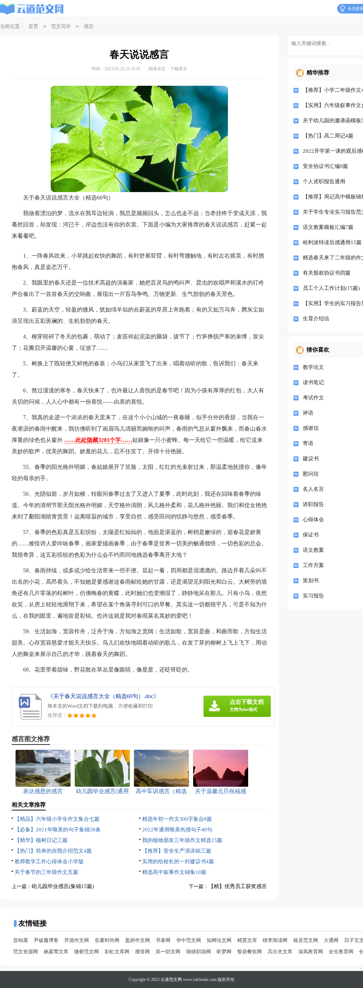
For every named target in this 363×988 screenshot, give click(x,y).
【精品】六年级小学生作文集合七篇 (57, 819)
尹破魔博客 (46, 940)
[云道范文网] (32, 9)
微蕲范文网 (86, 951)
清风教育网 (310, 951)
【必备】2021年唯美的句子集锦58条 (58, 829)
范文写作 (61, 26)
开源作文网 (76, 940)
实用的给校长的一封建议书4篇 (178, 861)
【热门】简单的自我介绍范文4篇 (53, 851)
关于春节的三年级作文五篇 (46, 872)
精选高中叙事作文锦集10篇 (174, 872)
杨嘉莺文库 (56, 951)
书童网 (163, 940)
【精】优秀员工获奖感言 (237, 886)
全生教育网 (341, 951)
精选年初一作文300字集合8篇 (177, 819)
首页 (33, 26)
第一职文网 (168, 951)
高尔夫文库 (280, 951)
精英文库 (247, 940)
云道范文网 (171, 979)
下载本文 (178, 68)
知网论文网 (219, 940)
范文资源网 (25, 951)
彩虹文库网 (117, 951)
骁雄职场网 (198, 951)
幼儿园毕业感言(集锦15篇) (63, 886)
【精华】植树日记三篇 (41, 840)
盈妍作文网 (137, 940)
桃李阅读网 (275, 940)
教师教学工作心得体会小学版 (49, 861)
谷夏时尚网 (107, 940)
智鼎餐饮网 (249, 951)
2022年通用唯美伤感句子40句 (177, 829)
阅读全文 (157, 68)
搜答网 (142, 951)
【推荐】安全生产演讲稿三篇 (176, 851)
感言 (89, 26)
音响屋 (20, 940)
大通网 (331, 940)
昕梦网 (224, 951)
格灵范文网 (305, 940)
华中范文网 (188, 940)
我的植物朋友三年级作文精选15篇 (182, 840)
